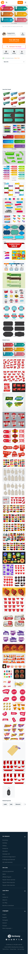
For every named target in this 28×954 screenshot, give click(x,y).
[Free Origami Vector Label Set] (9, 283)
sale (11, 898)
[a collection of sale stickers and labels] (13, 501)
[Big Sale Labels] (13, 378)
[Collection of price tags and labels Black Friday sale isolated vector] (8, 651)
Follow (22, 34)
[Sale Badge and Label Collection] (13, 325)
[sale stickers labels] (13, 604)
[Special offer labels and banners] (7, 228)
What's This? (17, 58)
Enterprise (5, 942)
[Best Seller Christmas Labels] (13, 341)
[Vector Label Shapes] (13, 358)
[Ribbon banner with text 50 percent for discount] (9, 769)
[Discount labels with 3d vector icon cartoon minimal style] (13, 844)
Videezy (4, 940)
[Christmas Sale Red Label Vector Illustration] (13, 263)
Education (5, 945)
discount (18, 898)
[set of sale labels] (13, 780)
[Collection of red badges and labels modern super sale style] (9, 425)
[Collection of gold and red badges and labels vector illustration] (8, 759)
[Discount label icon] (8, 886)
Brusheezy (5, 934)
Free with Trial (14, 40)
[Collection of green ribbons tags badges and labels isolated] (13, 166)
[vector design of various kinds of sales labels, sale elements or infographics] (7, 748)
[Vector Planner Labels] (13, 182)
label (5, 898)
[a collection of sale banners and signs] (13, 555)
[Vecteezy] (2, 2)
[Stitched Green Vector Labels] (13, 115)
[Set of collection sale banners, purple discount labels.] (8, 616)
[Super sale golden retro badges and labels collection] (13, 690)
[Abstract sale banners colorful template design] (6, 273)
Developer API (6, 948)
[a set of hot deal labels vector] (13, 728)
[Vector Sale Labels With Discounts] (9, 237)
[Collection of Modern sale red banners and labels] (13, 458)
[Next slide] (21, 899)
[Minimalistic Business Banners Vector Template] (13, 151)
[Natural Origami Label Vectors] (13, 309)
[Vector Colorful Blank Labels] (9, 137)
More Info (6, 61)
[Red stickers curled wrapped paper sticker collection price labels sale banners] (7, 416)
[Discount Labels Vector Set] (13, 98)
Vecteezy (4, 937)
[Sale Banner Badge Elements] (9, 800)
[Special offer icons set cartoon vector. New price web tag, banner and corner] (19, 758)
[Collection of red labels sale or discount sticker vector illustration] (13, 674)
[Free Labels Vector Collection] (13, 215)
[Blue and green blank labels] (13, 251)
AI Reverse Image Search (9, 951)
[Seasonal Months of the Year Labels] (13, 198)
